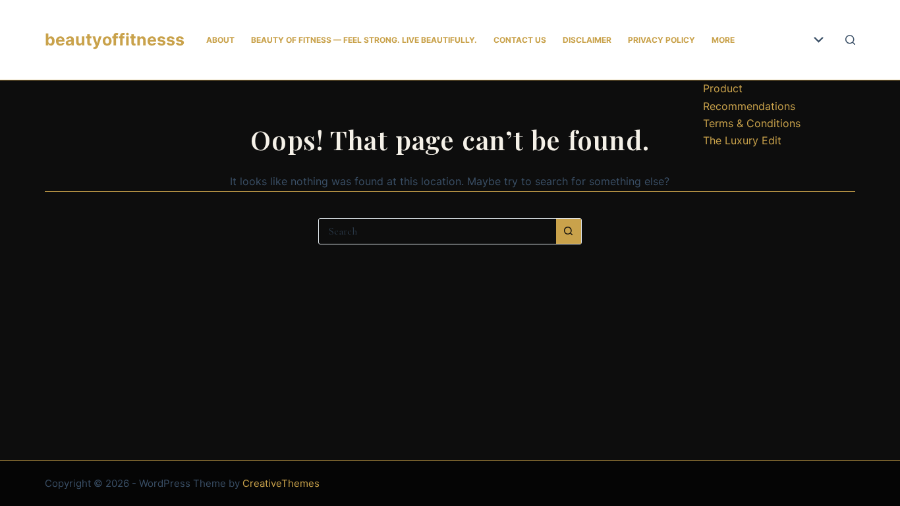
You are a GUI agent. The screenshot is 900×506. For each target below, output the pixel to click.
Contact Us (519, 40)
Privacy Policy (661, 40)
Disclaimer (587, 40)
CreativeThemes (281, 483)
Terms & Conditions (752, 123)
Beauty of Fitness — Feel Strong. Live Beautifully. (364, 40)
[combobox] (437, 231)
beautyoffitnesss (114, 39)
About (220, 40)
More (723, 40)
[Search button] (568, 231)
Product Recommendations (749, 97)
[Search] (850, 40)
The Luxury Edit (742, 140)
